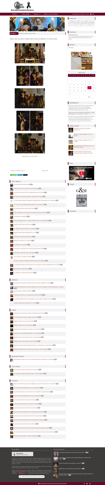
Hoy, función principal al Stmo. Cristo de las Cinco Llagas (26, 403)
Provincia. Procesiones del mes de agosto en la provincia (71, 463)
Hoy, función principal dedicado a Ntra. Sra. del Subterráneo (27, 387)
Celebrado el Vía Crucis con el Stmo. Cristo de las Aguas (26, 188)
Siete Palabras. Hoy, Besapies (20, 216)
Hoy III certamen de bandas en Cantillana (23, 291)
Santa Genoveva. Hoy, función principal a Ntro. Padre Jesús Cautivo (28, 416)
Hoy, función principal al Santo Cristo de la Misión (24, 424)
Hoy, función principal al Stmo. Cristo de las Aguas (25, 399)
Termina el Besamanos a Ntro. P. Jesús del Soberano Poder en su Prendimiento (31, 220)
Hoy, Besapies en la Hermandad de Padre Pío (23, 272)
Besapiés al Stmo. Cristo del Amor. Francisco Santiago (25, 341)
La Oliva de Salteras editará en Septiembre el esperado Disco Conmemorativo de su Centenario (34, 200)
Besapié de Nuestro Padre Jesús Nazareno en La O (25, 232)
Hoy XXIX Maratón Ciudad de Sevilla (22, 184)
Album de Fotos (74, 126)
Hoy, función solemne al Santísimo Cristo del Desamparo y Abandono (29, 420)
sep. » (89, 97)
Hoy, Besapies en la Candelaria (20, 244)
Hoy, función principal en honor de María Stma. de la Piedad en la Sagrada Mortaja (32, 391)
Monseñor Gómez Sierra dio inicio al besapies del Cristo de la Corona (29, 192)
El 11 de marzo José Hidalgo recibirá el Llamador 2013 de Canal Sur (28, 204)
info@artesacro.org (22, 473)
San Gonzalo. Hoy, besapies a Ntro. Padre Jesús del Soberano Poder (29, 248)
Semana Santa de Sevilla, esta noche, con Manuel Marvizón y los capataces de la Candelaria (34, 359)
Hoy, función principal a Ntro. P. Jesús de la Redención (25, 436)
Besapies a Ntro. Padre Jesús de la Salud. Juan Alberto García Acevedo (29, 313)
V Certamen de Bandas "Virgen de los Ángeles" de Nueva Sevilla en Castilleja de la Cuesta (33, 299)
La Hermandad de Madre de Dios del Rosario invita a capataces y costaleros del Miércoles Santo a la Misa (37, 264)
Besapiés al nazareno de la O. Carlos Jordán (23, 325)
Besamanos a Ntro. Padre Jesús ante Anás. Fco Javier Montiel (27, 337)
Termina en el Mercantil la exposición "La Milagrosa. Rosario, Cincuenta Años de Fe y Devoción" (35, 383)
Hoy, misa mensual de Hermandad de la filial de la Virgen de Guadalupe (29, 260)
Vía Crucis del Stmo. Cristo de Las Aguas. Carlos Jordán (26, 317)
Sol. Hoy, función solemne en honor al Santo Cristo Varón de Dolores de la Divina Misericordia (34, 432)
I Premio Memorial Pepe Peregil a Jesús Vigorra (24, 208)
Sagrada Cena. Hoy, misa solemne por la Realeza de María (71, 468)
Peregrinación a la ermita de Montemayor (23, 236)
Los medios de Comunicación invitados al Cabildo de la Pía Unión (28, 196)
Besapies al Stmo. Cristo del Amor (21, 268)
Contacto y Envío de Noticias (50, 14)
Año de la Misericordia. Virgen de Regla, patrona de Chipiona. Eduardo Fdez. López (83, 152)
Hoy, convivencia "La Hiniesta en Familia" (23, 256)
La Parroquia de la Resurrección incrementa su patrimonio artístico (73, 452)
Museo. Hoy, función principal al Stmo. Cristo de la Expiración (27, 395)
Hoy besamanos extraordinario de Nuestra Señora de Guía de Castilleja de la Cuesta (32, 283)
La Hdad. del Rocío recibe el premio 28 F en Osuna (25, 303)
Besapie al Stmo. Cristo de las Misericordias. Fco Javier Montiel (27, 333)
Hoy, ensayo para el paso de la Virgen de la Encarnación (26, 369)
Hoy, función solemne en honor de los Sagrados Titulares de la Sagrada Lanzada (31, 428)
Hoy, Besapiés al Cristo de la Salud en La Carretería (25, 228)
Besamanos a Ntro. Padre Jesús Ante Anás (23, 224)
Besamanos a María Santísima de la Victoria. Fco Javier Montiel (27, 329)
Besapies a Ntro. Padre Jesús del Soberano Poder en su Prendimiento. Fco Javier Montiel (33, 345)
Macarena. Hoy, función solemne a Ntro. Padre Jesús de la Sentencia (28, 412)
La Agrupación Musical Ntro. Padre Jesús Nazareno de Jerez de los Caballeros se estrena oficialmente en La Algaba (38, 287)
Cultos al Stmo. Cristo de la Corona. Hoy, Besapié (24, 252)
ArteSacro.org (46, 483)
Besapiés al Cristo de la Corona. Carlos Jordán (24, 321)
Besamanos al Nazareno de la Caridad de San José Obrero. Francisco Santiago (31, 349)
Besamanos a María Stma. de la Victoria (22, 240)
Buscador (36, 14)
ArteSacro (14, 14)
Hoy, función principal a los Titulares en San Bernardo (25, 407)
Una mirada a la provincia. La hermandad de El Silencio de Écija (27, 295)
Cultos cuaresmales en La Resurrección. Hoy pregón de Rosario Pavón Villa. (30, 212)
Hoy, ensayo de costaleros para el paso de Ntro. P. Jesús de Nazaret (28, 373)
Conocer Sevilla (26, 14)
